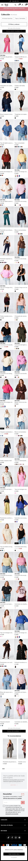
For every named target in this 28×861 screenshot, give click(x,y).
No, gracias (14, 857)
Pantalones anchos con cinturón (9, 518)
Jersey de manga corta (6, 171)
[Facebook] (12, 837)
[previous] (1, 44)
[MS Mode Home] (6, 4)
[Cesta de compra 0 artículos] (26, 5)
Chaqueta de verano (21, 316)
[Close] (25, 847)
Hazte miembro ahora (14, 854)
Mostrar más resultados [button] (13, 731)
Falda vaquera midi (6, 460)
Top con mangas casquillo (7, 632)
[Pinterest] (19, 837)
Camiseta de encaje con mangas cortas (11, 575)
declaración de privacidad (12, 814)
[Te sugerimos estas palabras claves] (15, 5)
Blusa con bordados (20, 230)
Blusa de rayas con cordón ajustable (10, 692)
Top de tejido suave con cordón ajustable (12, 143)
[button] (19, 5)
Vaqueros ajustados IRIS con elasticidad (11, 432)
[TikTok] (8, 837)
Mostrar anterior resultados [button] (13, 31)
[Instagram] (16, 837)
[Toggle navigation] (2, 5)
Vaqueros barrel (5, 722)
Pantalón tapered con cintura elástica (11, 258)
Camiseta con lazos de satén (8, 489)
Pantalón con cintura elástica (8, 230)
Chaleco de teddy (20, 85)
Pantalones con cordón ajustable (9, 662)
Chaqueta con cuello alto (7, 85)
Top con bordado (19, 143)
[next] (12, 44)
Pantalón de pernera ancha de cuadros (14, 762)
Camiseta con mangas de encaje (9, 373)
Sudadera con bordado (21, 373)
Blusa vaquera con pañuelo (8, 114)
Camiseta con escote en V (7, 345)
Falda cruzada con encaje (7, 316)
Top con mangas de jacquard (8, 287)
